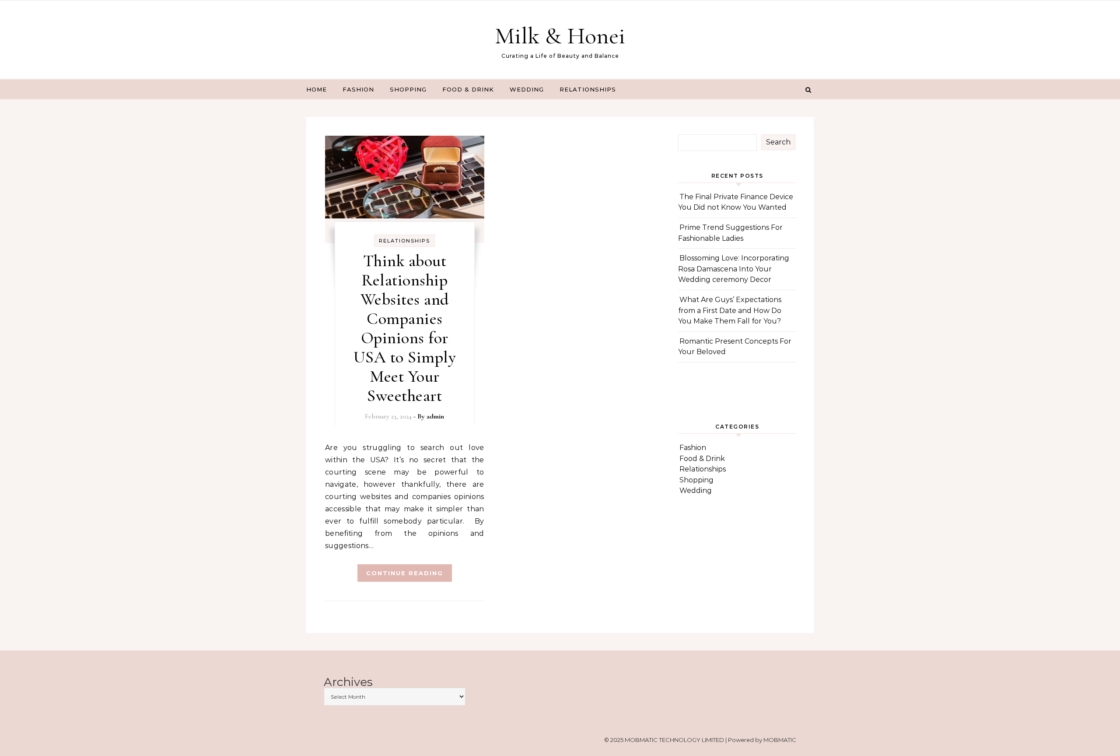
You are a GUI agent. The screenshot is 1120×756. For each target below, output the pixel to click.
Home (316, 89)
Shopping (408, 89)
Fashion (358, 89)
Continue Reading (404, 573)
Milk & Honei (560, 35)
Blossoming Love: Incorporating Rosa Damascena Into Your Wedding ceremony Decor (733, 269)
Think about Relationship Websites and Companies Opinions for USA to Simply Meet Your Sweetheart (405, 328)
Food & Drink (468, 89)
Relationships (588, 89)
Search (778, 142)
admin (435, 416)
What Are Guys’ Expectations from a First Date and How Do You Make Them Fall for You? (729, 310)
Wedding (527, 89)
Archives (348, 682)
